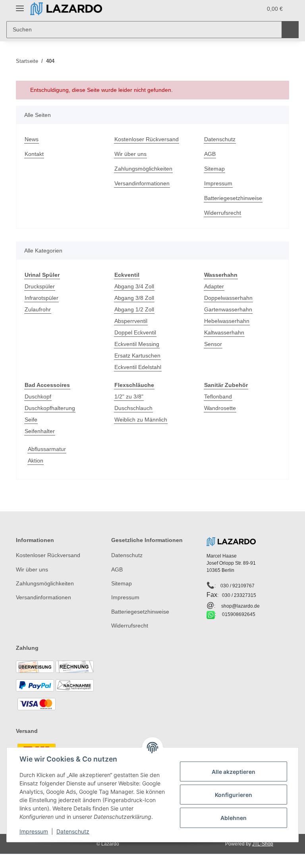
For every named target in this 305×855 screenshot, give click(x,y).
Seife (31, 419)
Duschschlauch (133, 408)
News (32, 139)
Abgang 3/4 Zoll (134, 286)
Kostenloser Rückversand (146, 139)
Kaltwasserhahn (224, 332)
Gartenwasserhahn (228, 309)
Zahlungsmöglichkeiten (143, 168)
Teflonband (218, 396)
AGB (210, 154)
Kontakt (34, 154)
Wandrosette (220, 408)
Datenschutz (220, 139)
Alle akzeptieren (233, 771)
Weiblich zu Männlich (140, 419)
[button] (224, 9)
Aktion (35, 460)
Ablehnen (233, 817)
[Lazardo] (66, 9)
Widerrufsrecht (222, 213)
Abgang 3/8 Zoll (134, 298)
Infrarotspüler (41, 298)
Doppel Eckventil (135, 332)
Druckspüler (40, 286)
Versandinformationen (142, 183)
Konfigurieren (233, 794)
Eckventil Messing (136, 344)
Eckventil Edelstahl (137, 367)
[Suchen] (290, 29)
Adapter (214, 286)
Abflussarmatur (47, 449)
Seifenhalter (40, 431)
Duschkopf (38, 396)
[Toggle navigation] (20, 5)
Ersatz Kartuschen (137, 355)
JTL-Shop (262, 844)
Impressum (218, 183)
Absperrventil (130, 321)
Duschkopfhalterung (50, 408)
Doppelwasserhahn (228, 298)
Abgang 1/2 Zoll (134, 309)
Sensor (213, 344)
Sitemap (214, 168)
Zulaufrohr (38, 309)
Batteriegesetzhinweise (233, 198)
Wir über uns (130, 154)
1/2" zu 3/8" (128, 396)
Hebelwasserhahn (226, 321)
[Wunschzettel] (240, 9)
